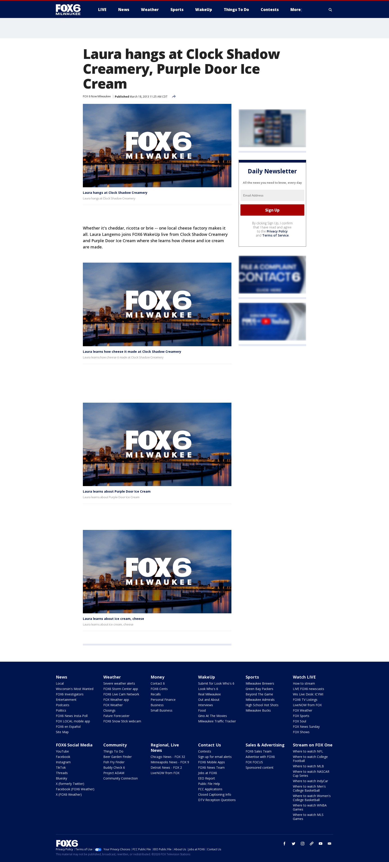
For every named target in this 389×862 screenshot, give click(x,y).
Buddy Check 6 (114, 767)
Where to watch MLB (308, 766)
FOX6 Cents (159, 689)
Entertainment (66, 699)
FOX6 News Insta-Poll (72, 716)
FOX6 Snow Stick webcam (122, 721)
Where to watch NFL (308, 751)
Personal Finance (163, 699)
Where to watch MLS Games (308, 817)
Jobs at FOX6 (207, 773)
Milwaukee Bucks (258, 710)
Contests (204, 751)
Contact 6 (158, 683)
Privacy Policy (277, 231)
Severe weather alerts (119, 683)
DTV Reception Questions (217, 800)
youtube (320, 843)
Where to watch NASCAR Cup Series (311, 773)
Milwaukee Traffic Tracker (217, 721)
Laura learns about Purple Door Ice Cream (117, 491)
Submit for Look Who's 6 (216, 683)
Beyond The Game (259, 694)
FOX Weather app (116, 699)
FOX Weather (113, 705)
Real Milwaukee (209, 694)
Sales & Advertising (265, 745)
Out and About (208, 699)
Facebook (63, 757)
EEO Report (206, 778)
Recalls (156, 694)
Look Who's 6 (208, 689)
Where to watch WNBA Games (310, 807)
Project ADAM (113, 773)
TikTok (61, 767)
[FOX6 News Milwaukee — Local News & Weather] (71, 9)
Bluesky (61, 778)
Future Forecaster (116, 716)
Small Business (161, 710)
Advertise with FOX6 (260, 757)
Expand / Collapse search (330, 9)
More (295, 9)
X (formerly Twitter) (70, 784)
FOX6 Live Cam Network (121, 694)
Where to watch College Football (310, 759)
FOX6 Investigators (70, 694)
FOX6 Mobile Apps (211, 762)
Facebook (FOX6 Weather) (75, 789)
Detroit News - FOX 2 (166, 767)
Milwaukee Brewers (260, 683)
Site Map (62, 732)
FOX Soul (299, 721)
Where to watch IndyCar (310, 781)
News (61, 677)
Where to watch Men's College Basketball (309, 788)
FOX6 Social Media (74, 745)
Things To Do (113, 751)
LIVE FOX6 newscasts (308, 689)
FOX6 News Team (211, 767)
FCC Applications (210, 789)
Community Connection (120, 778)
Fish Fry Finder (113, 762)
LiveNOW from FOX (307, 705)
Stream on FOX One (312, 745)
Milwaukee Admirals (260, 699)
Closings (109, 710)
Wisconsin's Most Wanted (74, 689)
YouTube (62, 751)
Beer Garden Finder (117, 757)
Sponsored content (260, 767)
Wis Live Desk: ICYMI (308, 694)
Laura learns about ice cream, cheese (113, 618)
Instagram (63, 762)
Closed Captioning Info (214, 794)
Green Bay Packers (259, 689)
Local (60, 683)
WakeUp (206, 677)
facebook (284, 843)
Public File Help (209, 784)
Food (202, 710)
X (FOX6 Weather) (69, 794)
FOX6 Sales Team (258, 751)
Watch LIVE (304, 677)
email (329, 843)
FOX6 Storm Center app (120, 689)
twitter (293, 843)
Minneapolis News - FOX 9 (170, 762)
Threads (62, 773)
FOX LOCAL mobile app (73, 721)
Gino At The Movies (212, 716)
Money (157, 677)
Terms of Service (275, 235)
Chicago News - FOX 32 (168, 757)
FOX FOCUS (254, 762)
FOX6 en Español (68, 726)
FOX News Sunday (306, 726)
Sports (252, 677)
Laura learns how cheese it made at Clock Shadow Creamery (132, 351)
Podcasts (62, 705)
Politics (61, 710)
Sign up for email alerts (215, 757)
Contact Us (209, 745)
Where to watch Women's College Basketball (312, 798)
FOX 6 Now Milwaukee (97, 96)
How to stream (304, 683)
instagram (302, 843)
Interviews (205, 705)
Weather (112, 677)
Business (157, 705)
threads (311, 843)
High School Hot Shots (262, 705)
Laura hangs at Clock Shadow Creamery (115, 192)
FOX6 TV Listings (305, 699)
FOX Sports (301, 716)
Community (115, 745)
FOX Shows (301, 732)
